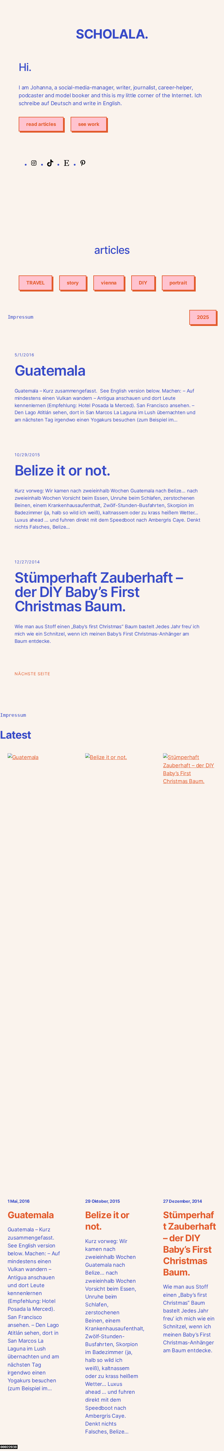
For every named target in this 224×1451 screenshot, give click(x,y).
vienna (109, 283)
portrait (178, 283)
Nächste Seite (32, 673)
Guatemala (50, 371)
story (73, 283)
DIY (143, 283)
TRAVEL (35, 283)
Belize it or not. (62, 471)
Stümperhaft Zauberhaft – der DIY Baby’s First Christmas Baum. (99, 592)
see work (88, 124)
